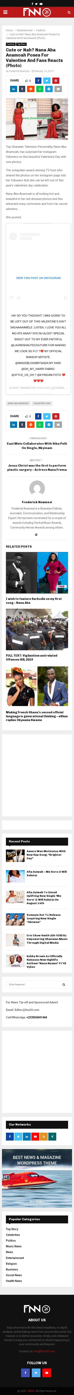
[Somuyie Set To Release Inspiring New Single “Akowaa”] (15, 919)
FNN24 (31, 1391)
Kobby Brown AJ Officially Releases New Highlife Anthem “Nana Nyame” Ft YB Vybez (46, 962)
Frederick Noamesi (19, 71)
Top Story (21, 44)
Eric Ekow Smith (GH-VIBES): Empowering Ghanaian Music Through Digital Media (47, 939)
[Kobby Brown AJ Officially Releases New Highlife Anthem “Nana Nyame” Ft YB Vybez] (15, 961)
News (9, 1252)
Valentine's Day (42, 403)
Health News (14, 1281)
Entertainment (15, 1258)
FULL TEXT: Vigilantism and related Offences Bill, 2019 (31, 657)
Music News (14, 1246)
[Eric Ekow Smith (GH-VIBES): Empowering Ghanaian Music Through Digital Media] (15, 940)
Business (12, 1269)
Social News (14, 1275)
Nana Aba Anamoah (18, 403)
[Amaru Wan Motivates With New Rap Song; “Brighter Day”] (15, 856)
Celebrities (13, 1234)
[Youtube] (46, 1373)
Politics (11, 1240)
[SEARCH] (64, 985)
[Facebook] (25, 1373)
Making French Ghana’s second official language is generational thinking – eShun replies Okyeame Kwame (37, 716)
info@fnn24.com (44, 1351)
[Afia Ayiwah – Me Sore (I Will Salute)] (15, 876)
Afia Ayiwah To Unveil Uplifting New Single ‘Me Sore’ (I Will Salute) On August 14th (44, 898)
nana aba (43, 387)
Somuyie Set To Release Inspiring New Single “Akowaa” (44, 918)
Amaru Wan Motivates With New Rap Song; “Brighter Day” (46, 855)
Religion (11, 1263)
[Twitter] (36, 1373)
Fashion (11, 44)
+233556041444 (36, 1017)
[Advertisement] (37, 775)
